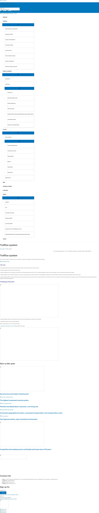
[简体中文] (12, 11)
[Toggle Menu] (18, 24)
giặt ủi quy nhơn (20, 472)
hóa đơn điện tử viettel (11, 472)
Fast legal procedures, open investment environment (18, 419)
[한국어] (7, 11)
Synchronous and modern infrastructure (14, 394)
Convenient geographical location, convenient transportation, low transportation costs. (31, 413)
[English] (1, 11)
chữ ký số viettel (3, 472)
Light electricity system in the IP (7, 326)
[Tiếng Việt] (4, 11)
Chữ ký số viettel (3, 498)
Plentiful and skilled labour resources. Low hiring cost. (19, 406)
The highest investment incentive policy (14, 400)
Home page (2, 248)
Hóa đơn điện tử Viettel (12, 498)
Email (1, 490)
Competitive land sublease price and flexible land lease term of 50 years (25, 449)
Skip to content (3, 0)
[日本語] (9, 11)
